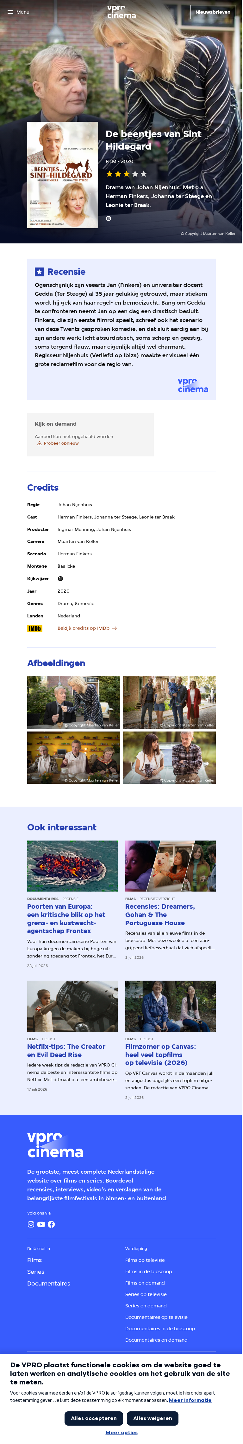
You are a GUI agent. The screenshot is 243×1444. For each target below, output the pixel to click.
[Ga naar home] (121, 12)
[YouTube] (41, 1224)
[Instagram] (31, 1224)
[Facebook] (51, 1224)
